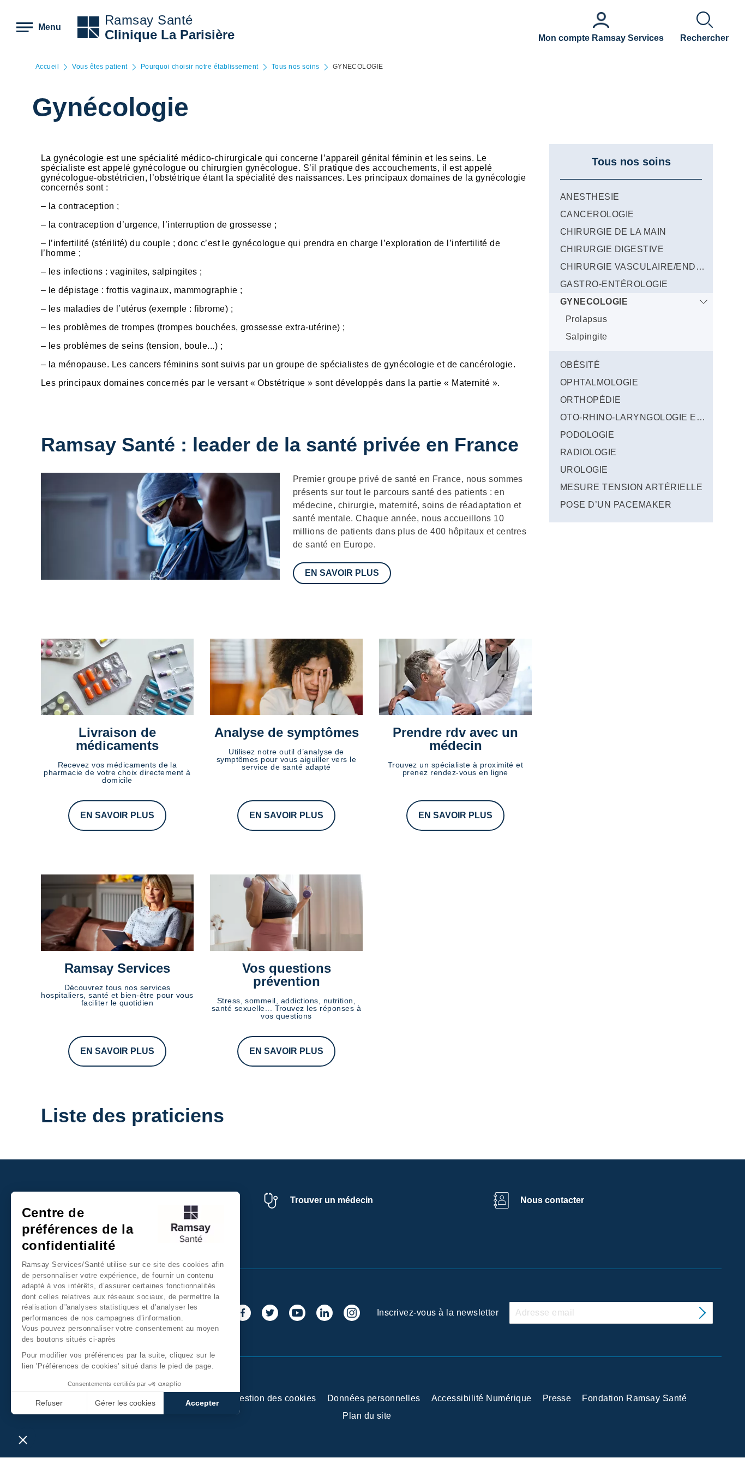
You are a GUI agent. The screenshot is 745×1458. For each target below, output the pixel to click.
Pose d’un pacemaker (615, 504)
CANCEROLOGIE (597, 214)
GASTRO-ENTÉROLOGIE (614, 284)
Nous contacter (552, 1200)
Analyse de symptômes (286, 732)
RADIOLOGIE (588, 452)
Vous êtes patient (99, 66)
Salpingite (587, 336)
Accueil (47, 66)
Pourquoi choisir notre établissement (200, 66)
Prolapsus (586, 319)
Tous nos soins (296, 66)
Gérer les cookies (125, 1403)
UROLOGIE (584, 469)
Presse (557, 1398)
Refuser (49, 1403)
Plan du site (367, 1415)
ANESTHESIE (590, 196)
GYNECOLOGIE (594, 301)
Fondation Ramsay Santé (634, 1398)
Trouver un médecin (331, 1200)
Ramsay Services (117, 968)
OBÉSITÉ (580, 365)
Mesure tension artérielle (631, 487)
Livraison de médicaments (117, 739)
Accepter (202, 1403)
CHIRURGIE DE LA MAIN (613, 231)
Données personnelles (373, 1398)
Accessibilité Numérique (481, 1398)
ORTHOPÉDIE (590, 399)
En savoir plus (342, 573)
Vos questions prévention (286, 975)
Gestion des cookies (274, 1398)
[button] (23, 1439)
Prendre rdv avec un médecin (455, 739)
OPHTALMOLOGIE (599, 382)
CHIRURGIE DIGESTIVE (612, 249)
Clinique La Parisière (170, 34)
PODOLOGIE (587, 434)
